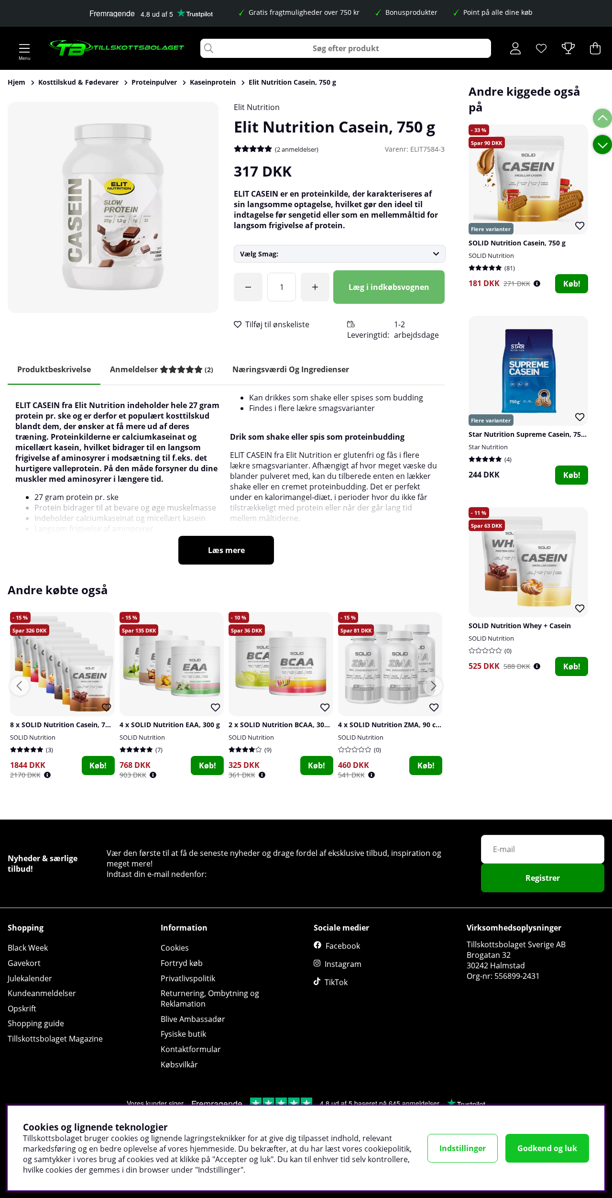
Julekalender (30, 978)
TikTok (336, 982)
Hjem (16, 82)
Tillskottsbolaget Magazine (55, 1038)
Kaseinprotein (213, 82)
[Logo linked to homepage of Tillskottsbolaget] (117, 48)
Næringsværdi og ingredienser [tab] (290, 369)
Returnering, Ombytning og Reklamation (210, 998)
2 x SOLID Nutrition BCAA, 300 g (281, 724)
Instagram (343, 964)
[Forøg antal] (315, 287)
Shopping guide (36, 1023)
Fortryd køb (182, 963)
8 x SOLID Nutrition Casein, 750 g (64, 724)
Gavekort (24, 963)
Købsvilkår (179, 1064)
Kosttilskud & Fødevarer (78, 82)
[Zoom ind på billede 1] (113, 207)
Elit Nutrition (257, 107)
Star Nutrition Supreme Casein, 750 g (529, 434)
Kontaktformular (191, 1049)
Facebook (343, 946)
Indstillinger (462, 1148)
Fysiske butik (183, 1034)
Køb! (571, 283)
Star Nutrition (488, 447)
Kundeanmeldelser (42, 993)
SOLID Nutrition (491, 255)
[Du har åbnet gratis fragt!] (248, 287)
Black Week (28, 948)
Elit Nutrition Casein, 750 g (292, 82)
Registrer (542, 878)
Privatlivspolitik (188, 978)
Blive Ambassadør (193, 1019)
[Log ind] (515, 48)
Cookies (175, 948)
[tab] (161, 369)
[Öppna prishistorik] (537, 283)
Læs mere (226, 550)
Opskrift (22, 1008)
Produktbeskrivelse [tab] (54, 369)
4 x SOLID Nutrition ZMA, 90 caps (392, 724)
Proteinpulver (154, 82)
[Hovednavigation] (24, 48)
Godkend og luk (547, 1148)
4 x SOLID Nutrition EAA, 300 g (170, 724)
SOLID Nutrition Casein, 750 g (517, 242)
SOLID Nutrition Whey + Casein (520, 625)
